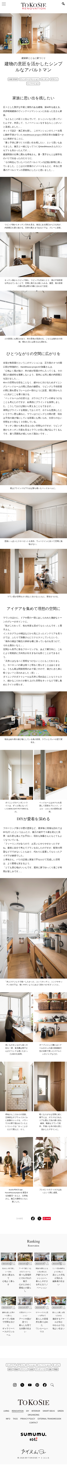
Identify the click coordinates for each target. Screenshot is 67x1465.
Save (48, 1218)
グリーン (23, 1369)
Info (8, 1418)
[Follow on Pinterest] (37, 1385)
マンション (31, 1365)
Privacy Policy (27, 1418)
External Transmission (49, 1418)
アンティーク (41, 1369)
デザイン (54, 79)
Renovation (18, 1410)
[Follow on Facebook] (44, 1385)
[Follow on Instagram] (15, 1385)
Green (60, 1410)
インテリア (11, 1365)
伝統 (31, 1369)
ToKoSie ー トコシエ (33, 6)
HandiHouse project (32, 134)
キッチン (44, 79)
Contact (33, 1422)
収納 (16, 1369)
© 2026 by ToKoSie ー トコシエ (33, 1458)
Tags (15, 1418)
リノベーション (33, 83)
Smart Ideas (49, 1410)
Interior (36, 1410)
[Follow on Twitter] (22, 1385)
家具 (10, 1369)
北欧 (50, 1369)
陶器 (56, 1369)
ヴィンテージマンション (29, 79)
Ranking (33, 1243)
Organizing (33, 1414)
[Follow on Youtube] (30, 1385)
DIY (27, 1410)
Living (6, 1410)
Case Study (13, 79)
